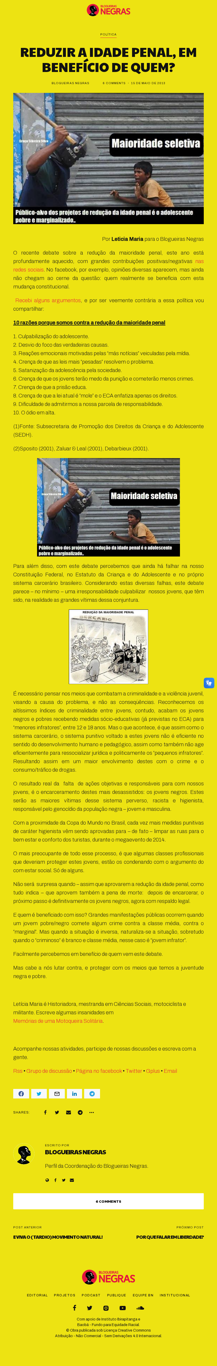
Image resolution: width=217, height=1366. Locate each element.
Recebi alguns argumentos (47, 300)
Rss (17, 1071)
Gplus (153, 1071)
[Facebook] (45, 1112)
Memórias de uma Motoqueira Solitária (58, 1021)
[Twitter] (57, 1112)
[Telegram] (80, 1112)
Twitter (134, 1071)
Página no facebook (99, 1071)
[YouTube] (123, 1308)
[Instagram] (106, 1308)
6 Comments (114, 83)
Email (170, 1071)
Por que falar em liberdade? (170, 1236)
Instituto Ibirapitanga (119, 1319)
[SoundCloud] (140, 1308)
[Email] (68, 1112)
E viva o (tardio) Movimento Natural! (57, 1236)
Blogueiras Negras (71, 83)
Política (108, 34)
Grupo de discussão (49, 1071)
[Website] (47, 1180)
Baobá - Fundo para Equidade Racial (108, 1325)
